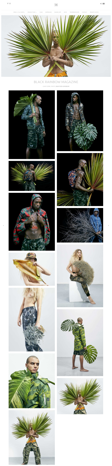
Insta (65, 12)
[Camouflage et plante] (80, 342)
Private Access (94, 12)
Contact (84, 12)
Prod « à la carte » (19, 12)
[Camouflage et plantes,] (32, 269)
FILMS (41, 12)
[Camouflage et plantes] (32, 124)
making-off (57, 12)
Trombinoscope (74, 12)
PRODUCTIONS (32, 12)
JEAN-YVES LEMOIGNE (62, 86)
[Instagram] (10, 3)
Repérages (48, 12)
